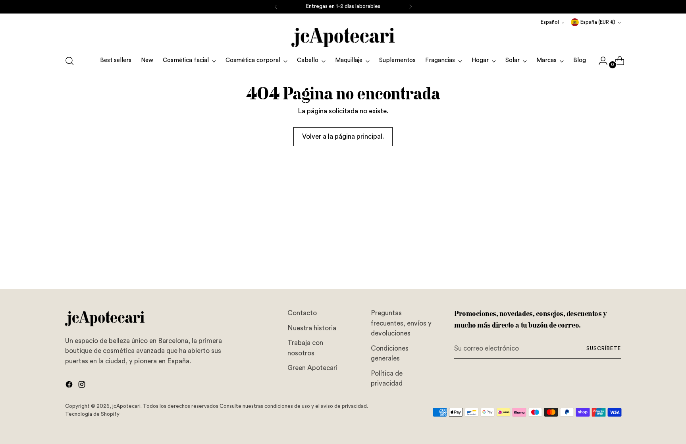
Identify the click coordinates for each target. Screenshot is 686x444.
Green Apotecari (312, 368)
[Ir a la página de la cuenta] (600, 61)
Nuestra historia (311, 328)
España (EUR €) (597, 22)
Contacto (302, 313)
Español (550, 22)
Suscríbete (603, 348)
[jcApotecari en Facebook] (70, 386)
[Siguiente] (410, 7)
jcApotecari (126, 406)
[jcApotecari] (343, 37)
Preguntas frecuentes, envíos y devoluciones (401, 323)
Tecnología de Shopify (92, 414)
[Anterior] (276, 7)
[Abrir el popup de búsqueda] (69, 61)
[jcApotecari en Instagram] (82, 386)
